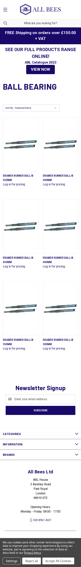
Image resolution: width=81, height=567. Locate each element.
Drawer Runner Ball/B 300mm (58, 342)
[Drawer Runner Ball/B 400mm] (60, 226)
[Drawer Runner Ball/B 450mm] (20, 226)
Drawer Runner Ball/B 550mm (18, 178)
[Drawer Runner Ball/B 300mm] (60, 308)
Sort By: (9, 107)
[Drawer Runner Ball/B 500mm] (60, 144)
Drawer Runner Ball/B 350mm (18, 342)
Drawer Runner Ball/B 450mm (18, 260)
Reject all (31, 561)
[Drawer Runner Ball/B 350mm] (20, 308)
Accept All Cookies (58, 561)
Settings (12, 561)
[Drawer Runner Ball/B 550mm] (20, 144)
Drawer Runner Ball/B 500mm (58, 178)
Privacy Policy (32, 553)
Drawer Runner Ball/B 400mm (58, 260)
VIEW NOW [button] (40, 69)
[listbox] (36, 108)
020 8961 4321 (42, 520)
